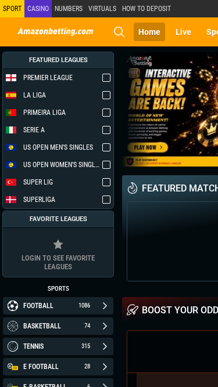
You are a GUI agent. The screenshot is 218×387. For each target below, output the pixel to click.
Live (183, 32)
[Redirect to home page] (55, 31)
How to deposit (146, 9)
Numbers (69, 9)
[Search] (119, 32)
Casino (38, 9)
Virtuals (102, 9)
